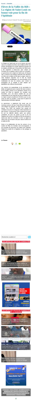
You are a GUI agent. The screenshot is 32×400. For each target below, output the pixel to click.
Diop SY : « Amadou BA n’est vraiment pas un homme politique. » (15, 277)
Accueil (3, 3)
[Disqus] (16, 168)
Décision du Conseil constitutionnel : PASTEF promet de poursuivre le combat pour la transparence (15, 333)
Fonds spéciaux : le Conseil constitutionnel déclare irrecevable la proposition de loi (14, 347)
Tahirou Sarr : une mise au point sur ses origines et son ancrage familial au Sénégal (14, 251)
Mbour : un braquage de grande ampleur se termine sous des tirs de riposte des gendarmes (15, 264)
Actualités (9, 3)
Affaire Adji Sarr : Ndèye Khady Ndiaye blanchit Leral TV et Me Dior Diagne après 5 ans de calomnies (15, 321)
